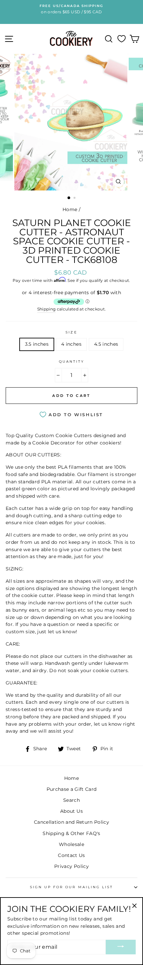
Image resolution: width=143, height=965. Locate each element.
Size (71, 332)
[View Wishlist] (121, 39)
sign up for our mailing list (71, 887)
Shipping (46, 309)
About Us (71, 811)
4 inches (71, 344)
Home (70, 209)
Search (71, 800)
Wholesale (71, 844)
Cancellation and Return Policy (71, 822)
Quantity (71, 361)
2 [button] (75, 198)
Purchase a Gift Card (72, 789)
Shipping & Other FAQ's (71, 833)
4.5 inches (106, 344)
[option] (71, 122)
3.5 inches (37, 344)
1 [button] (69, 198)
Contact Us (71, 855)
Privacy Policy (71, 866)
